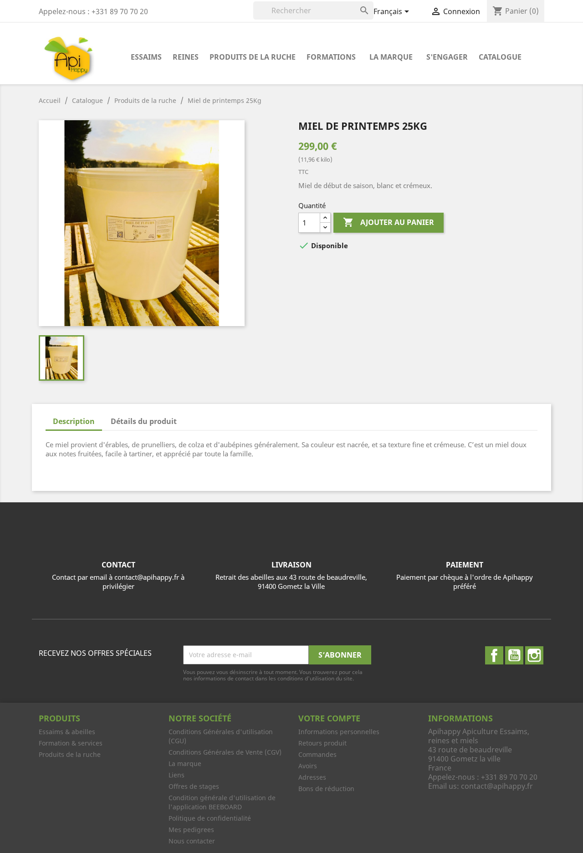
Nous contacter (192, 841)
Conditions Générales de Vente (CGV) (225, 752)
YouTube (514, 655)
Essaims (146, 57)
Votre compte (329, 718)
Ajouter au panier (388, 222)
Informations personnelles (338, 731)
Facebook (494, 655)
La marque (391, 57)
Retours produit (322, 743)
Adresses (312, 777)
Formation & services (70, 743)
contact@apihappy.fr (497, 786)
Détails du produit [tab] (144, 421)
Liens (176, 775)
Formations (331, 57)
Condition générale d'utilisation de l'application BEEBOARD (222, 802)
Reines (186, 57)
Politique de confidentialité (210, 818)
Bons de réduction (326, 788)
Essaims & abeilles (67, 731)
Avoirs (307, 765)
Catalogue (500, 57)
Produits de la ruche (253, 57)
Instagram (534, 655)
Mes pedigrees (191, 829)
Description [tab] (74, 421)
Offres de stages (194, 786)
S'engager (447, 57)
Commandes (317, 754)
